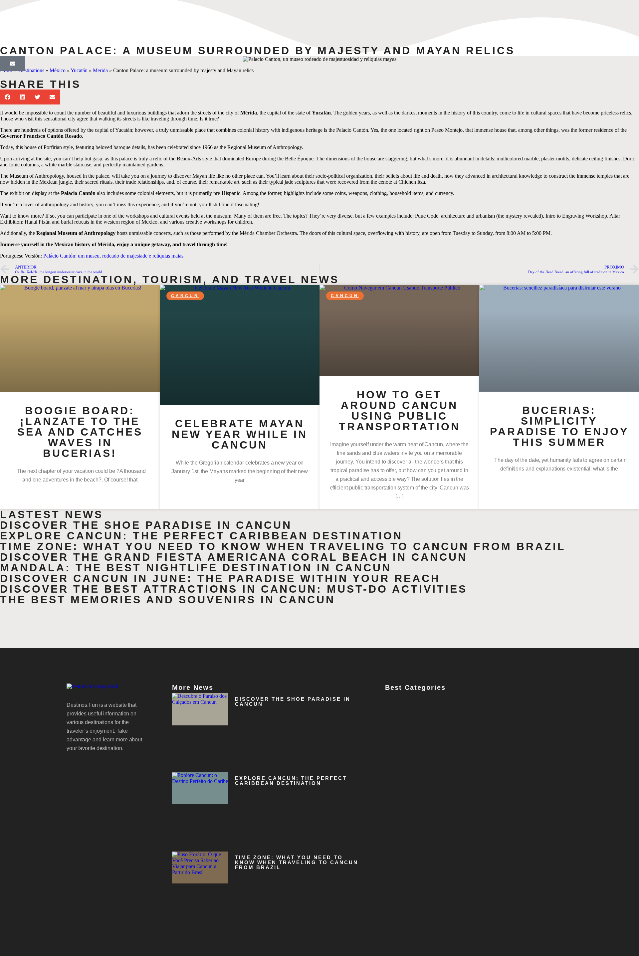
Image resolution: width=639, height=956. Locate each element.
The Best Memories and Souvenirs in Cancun (167, 600)
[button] (7, 97)
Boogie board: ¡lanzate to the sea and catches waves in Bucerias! (80, 432)
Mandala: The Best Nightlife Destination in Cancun (195, 568)
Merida (100, 70)
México (58, 70)
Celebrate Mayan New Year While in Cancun (240, 434)
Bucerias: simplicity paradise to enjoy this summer (559, 426)
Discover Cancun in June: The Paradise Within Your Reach (220, 578)
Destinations (31, 70)
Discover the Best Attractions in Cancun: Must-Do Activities (233, 589)
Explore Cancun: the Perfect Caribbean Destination (201, 536)
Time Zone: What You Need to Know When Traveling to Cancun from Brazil (283, 546)
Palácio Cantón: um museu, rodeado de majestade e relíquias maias (113, 256)
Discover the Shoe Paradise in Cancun (146, 525)
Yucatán (79, 70)
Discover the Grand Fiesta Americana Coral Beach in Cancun (233, 557)
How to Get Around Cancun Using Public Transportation (399, 411)
